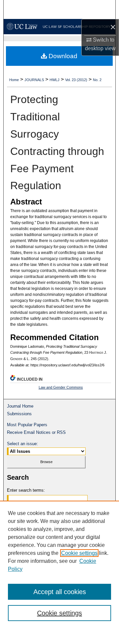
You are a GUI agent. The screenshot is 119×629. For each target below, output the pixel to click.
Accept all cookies (59, 591)
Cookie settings (79, 553)
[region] (59, 565)
